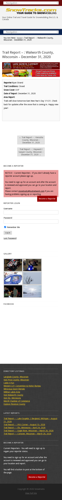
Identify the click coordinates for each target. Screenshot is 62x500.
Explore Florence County (14, 404)
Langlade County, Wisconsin (16, 377)
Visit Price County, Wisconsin (16, 380)
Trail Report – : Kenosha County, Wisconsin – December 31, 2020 (31, 140)
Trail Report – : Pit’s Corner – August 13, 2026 (24, 424)
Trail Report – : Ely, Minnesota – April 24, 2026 (24, 427)
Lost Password (10, 238)
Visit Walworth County (13, 395)
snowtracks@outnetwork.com (31, 191)
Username (8, 208)
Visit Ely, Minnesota (12, 398)
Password (8, 218)
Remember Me (13, 227)
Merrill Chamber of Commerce (17, 401)
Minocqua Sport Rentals (14, 389)
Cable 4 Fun (9, 383)
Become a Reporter (47, 198)
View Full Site (31, 493)
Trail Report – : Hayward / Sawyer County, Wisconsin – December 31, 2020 (31, 152)
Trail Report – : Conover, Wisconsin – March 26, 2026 (27, 434)
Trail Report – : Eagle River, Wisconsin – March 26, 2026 (28, 431)
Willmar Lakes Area (12, 392)
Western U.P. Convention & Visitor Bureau (22, 386)
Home (19, 38)
